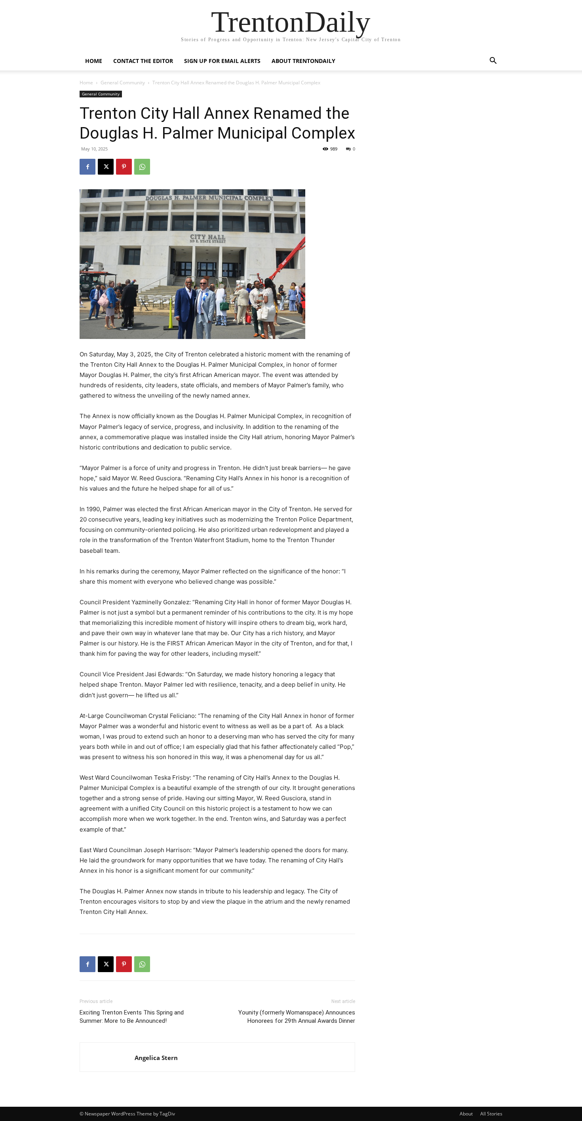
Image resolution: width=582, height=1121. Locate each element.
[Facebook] (87, 167)
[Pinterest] (124, 167)
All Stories (491, 1113)
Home (93, 61)
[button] (492, 61)
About (466, 1113)
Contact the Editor (143, 61)
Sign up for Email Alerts (222, 61)
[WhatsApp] (142, 167)
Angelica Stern (156, 1058)
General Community (123, 82)
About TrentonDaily (303, 61)
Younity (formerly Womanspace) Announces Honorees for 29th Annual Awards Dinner (296, 1016)
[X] (106, 167)
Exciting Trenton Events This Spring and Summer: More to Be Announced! (132, 1016)
